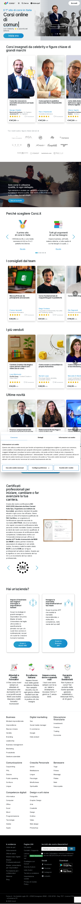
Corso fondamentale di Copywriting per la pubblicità (50, 297)
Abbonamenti (11, 851)
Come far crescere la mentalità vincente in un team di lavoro (22, 103)
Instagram (48, 872)
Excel (8, 808)
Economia (57, 735)
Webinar (9, 877)
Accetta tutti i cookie (66, 468)
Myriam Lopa (44, 376)
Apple (8, 828)
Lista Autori (28, 870)
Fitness (56, 771)
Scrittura (9, 783)
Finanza (56, 728)
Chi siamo (27, 848)
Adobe (8, 824)
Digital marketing (38, 717)
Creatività (33, 808)
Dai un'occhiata (16, 201)
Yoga (55, 767)
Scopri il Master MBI (23, 645)
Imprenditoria (11, 725)
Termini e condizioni (31, 873)
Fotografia (33, 797)
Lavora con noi (26, 856)
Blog (7, 880)
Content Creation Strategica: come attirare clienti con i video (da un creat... (21, 367)
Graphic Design (35, 801)
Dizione (9, 775)
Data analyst (34, 737)
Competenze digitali (16, 792)
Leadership (10, 741)
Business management (14, 745)
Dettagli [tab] (40, 437)
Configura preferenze (39, 468)
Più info (22, 249)
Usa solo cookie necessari (15, 468)
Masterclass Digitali (13, 857)
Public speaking (12, 779)
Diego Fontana (44, 309)
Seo (31, 721)
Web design (34, 824)
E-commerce (35, 729)
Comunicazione (14, 763)
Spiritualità (34, 787)
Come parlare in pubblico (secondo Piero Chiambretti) (50, 102)
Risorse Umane (12, 729)
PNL (7, 771)
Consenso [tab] (14, 437)
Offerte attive (11, 854)
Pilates (56, 779)
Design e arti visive (39, 792)
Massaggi (57, 775)
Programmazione (12, 816)
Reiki (55, 783)
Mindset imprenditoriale (15, 721)
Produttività (10, 753)
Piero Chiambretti (45, 112)
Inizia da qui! (10, 848)
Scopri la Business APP (58, 643)
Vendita (9, 733)
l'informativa (53, 854)
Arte (31, 805)
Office (8, 805)
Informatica (10, 797)
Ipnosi (32, 767)
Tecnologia (10, 820)
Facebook (48, 865)
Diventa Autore (29, 867)
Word (8, 812)
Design (32, 812)
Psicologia (33, 779)
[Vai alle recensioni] (15, 117)
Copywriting (10, 767)
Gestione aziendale (13, 757)
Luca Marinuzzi (15, 375)
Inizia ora (13, 36)
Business (10, 717)
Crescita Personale (39, 763)
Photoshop (34, 828)
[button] (18, 3)
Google (32, 733)
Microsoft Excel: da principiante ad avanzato (20, 297)
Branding (9, 737)
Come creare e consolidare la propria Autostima (50, 366)
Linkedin (47, 876)
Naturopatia (58, 787)
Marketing (10, 749)
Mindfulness (34, 783)
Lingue (8, 787)
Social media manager (38, 725)
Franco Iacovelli (16, 311)
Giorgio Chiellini (15, 110)
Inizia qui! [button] (36, 3)
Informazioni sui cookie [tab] (67, 437)
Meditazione (34, 771)
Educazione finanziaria (60, 718)
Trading (56, 732)
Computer (10, 801)
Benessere (59, 763)
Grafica (32, 816)
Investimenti (58, 724)
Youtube (47, 869)
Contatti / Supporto (31, 851)
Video (32, 820)
